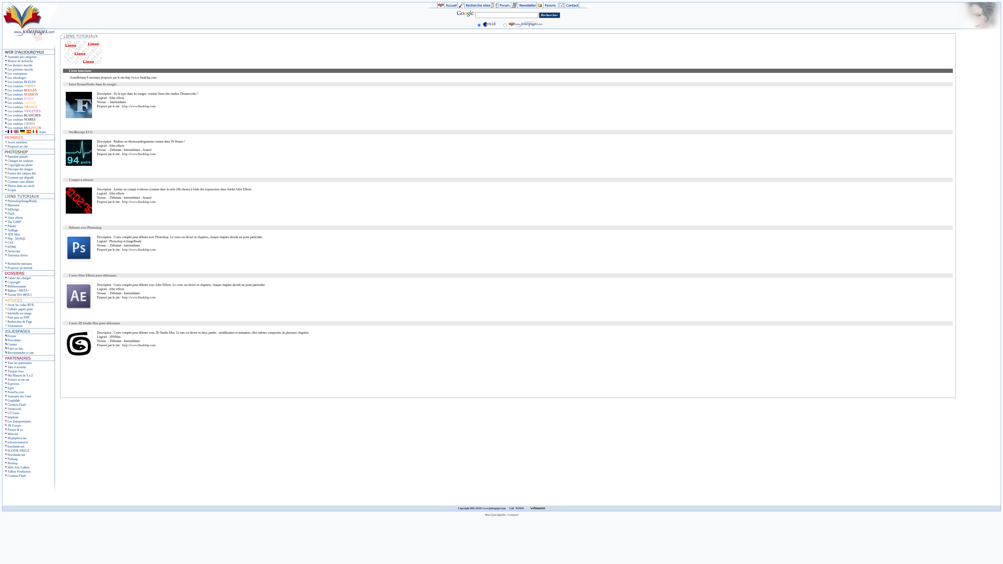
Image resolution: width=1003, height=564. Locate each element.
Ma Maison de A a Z (20, 375)
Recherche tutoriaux (20, 264)
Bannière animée (18, 156)
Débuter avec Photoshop (85, 228)
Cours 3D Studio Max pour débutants (94, 323)
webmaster (537, 508)
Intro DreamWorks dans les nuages (92, 84)
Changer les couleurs (20, 161)
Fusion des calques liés (22, 173)
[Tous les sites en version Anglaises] (16, 132)
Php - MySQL (17, 238)
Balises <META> (19, 290)
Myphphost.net (17, 438)
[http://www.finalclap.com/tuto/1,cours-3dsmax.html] (79, 356)
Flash (11, 213)
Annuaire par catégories (22, 57)
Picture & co (15, 430)
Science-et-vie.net (18, 379)
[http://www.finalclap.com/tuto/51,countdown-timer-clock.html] (79, 213)
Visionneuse (15, 326)
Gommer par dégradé (21, 177)
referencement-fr (18, 442)
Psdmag (13, 459)
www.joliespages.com (494, 508)
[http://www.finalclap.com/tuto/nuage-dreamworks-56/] (79, 117)
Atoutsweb (14, 409)
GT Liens (13, 413)
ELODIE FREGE (19, 451)
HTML (12, 247)
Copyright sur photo (20, 165)
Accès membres (17, 142)
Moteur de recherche (20, 61)
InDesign (13, 209)
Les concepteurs (17, 73)
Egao (11, 388)
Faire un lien (15, 348)
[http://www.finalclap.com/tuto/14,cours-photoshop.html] (79, 260)
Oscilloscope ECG (81, 132)
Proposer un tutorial (20, 268)
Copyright (14, 282)
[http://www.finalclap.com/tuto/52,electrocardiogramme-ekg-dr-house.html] (79, 165)
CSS (10, 243)
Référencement (17, 286)
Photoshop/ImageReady (22, 201)
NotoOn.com (16, 392)
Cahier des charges (19, 278)
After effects (15, 218)
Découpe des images (20, 169)
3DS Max (14, 234)
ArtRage (13, 230)
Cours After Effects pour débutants (92, 275)
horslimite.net (16, 446)
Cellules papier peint (20, 309)
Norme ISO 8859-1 (20, 295)
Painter (12, 226)
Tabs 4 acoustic (17, 367)
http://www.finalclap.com (139, 106)
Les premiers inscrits (20, 69)
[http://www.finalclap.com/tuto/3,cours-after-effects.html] (79, 308)
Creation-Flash (17, 405)
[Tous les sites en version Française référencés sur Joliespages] (10, 132)
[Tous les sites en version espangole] (28, 132)
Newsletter (14, 340)
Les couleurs (22, 82)
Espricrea (13, 384)
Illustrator (14, 205)
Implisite (13, 417)
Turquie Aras (16, 371)
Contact (12, 344)
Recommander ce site (21, 353)
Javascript (14, 251)
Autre (42, 132)
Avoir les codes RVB (21, 305)
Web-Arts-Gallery (19, 467)
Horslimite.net (16, 455)
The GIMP (14, 222)
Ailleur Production (19, 471)
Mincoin (13, 434)
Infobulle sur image (20, 313)
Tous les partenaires (20, 363)
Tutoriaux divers (18, 255)
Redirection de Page (20, 322)
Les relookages (17, 78)
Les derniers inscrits (20, 65)
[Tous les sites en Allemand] (22, 132)
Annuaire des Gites (19, 396)
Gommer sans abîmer (21, 182)
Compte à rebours (81, 180)
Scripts (12, 190)
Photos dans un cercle (21, 186)
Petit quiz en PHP (19, 317)
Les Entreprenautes (19, 421)
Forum (12, 336)
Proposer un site (18, 146)
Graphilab (14, 400)
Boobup (13, 463)
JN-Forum (14, 425)
